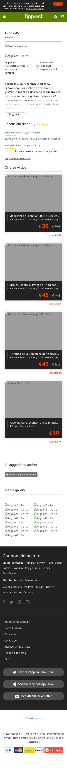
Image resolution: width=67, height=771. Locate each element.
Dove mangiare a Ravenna (22, 474)
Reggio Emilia (33, 568)
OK (58, 3)
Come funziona (13, 628)
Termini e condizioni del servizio (29, 737)
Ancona (18, 580)
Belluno (17, 587)
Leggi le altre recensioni (17, 158)
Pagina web (46, 65)
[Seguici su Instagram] (29, 602)
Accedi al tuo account (17, 621)
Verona (18, 592)
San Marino (9, 573)
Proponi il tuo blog (15, 653)
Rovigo (39, 587)
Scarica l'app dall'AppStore (36, 684)
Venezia (7, 592)
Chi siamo (10, 634)
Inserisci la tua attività (17, 646)
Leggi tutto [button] (14, 114)
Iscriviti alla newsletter (36, 696)
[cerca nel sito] (55, 16)
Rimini (46, 568)
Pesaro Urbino (33, 580)
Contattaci (10, 640)
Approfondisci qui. (35, 8)
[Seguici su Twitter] (13, 602)
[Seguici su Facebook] (6, 602)
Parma (6, 568)
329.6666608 (46, 62)
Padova (28, 587)
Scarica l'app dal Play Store (36, 672)
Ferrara (41, 562)
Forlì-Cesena (55, 562)
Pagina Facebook (48, 69)
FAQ (6, 659)
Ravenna (18, 568)
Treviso (50, 587)
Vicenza (28, 592)
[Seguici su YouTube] (21, 602)
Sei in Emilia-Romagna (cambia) (20, 24)
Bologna (30, 562)
